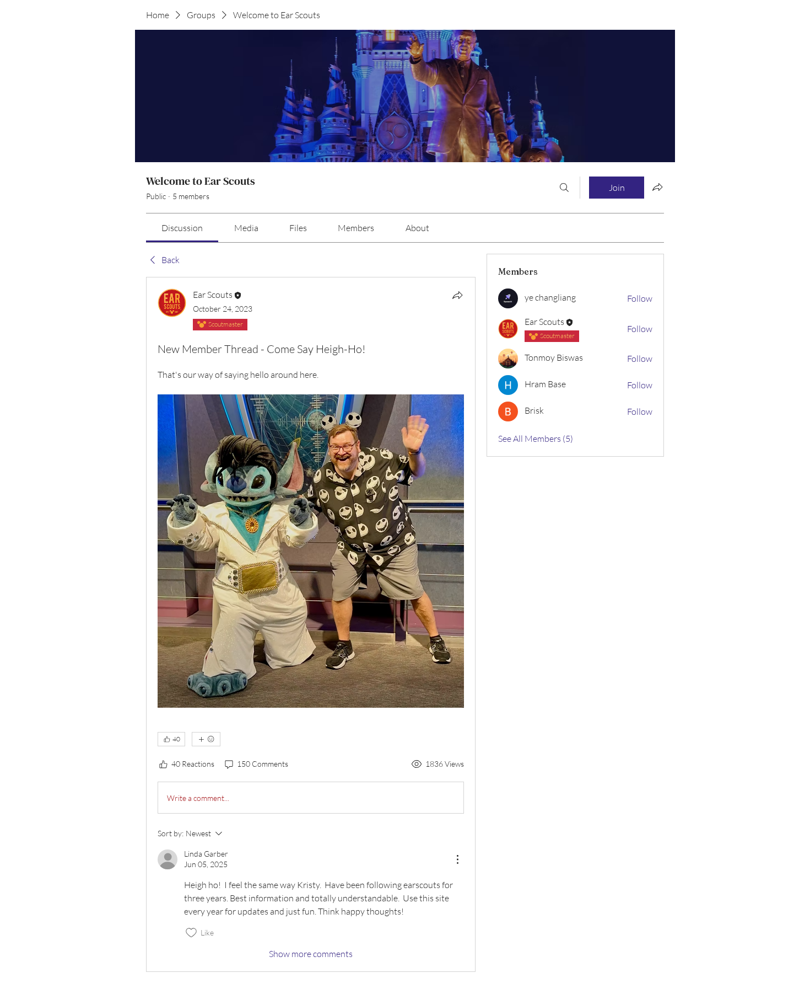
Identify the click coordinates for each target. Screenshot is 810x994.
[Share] (457, 295)
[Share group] (657, 187)
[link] (182, 227)
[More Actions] (457, 859)
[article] (311, 624)
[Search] (564, 188)
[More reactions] (206, 739)
